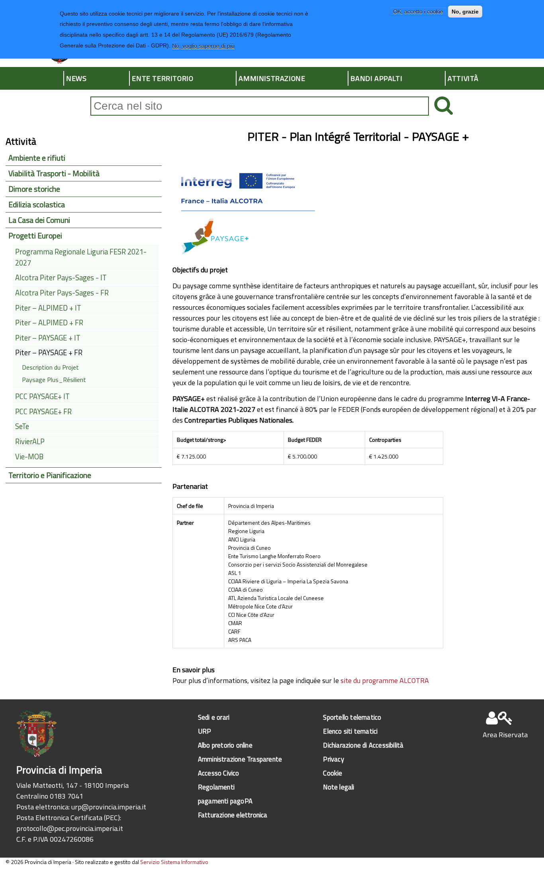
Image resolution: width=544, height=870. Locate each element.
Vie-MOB (29, 456)
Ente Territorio (162, 78)
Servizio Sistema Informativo (174, 862)
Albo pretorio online (225, 745)
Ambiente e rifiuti (36, 158)
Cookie (332, 773)
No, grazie (465, 11)
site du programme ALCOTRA (384, 680)
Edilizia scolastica (36, 205)
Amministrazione (272, 78)
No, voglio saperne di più (203, 46)
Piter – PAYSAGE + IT (47, 337)
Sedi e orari (213, 717)
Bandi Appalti (376, 78)
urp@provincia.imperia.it (108, 806)
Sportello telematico (352, 717)
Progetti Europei (35, 236)
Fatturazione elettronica (233, 815)
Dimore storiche (34, 189)
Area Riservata (505, 734)
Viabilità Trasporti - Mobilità (54, 173)
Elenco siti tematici (350, 731)
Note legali (338, 787)
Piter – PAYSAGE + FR (48, 352)
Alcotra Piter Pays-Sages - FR (62, 292)
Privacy (333, 759)
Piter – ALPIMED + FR (49, 322)
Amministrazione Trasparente (240, 759)
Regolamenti (216, 787)
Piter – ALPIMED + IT (48, 307)
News (76, 78)
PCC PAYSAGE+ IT (42, 396)
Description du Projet (50, 367)
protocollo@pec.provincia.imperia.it (69, 828)
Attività (463, 78)
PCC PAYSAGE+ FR (43, 411)
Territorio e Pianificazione (49, 475)
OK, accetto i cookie (418, 11)
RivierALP (30, 441)
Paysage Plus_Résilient (54, 379)
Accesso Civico (218, 773)
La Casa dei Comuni (39, 220)
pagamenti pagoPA (225, 801)
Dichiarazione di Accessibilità (363, 745)
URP (204, 731)
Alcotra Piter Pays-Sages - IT (61, 277)
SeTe (22, 426)
